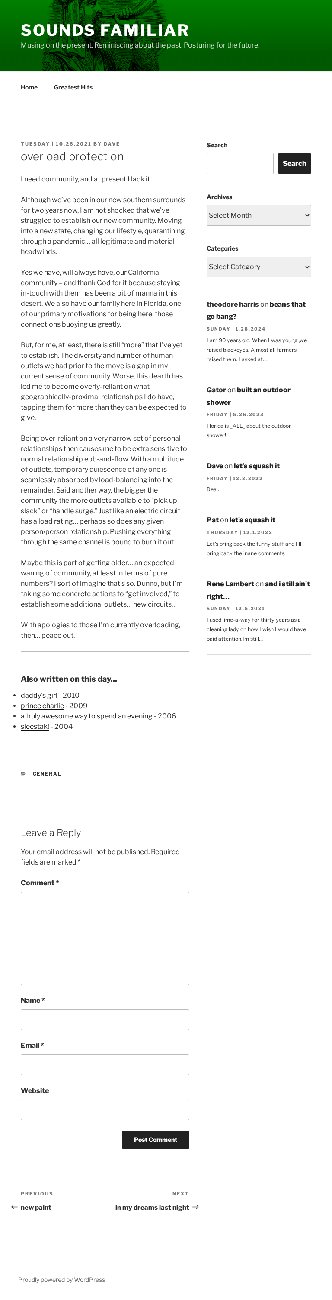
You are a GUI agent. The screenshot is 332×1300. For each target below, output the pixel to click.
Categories (222, 248)
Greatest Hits (73, 87)
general (47, 774)
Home (29, 87)
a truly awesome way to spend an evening (87, 716)
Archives (219, 196)
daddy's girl (39, 695)
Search (217, 145)
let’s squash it (257, 466)
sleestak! (35, 726)
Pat (213, 520)
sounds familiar (105, 30)
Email (32, 1045)
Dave (112, 144)
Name (33, 1000)
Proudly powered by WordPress (61, 1279)
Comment (40, 883)
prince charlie (42, 706)
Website (35, 1091)
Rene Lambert (230, 584)
